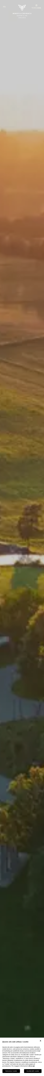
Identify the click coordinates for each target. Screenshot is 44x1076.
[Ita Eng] (6, 7)
